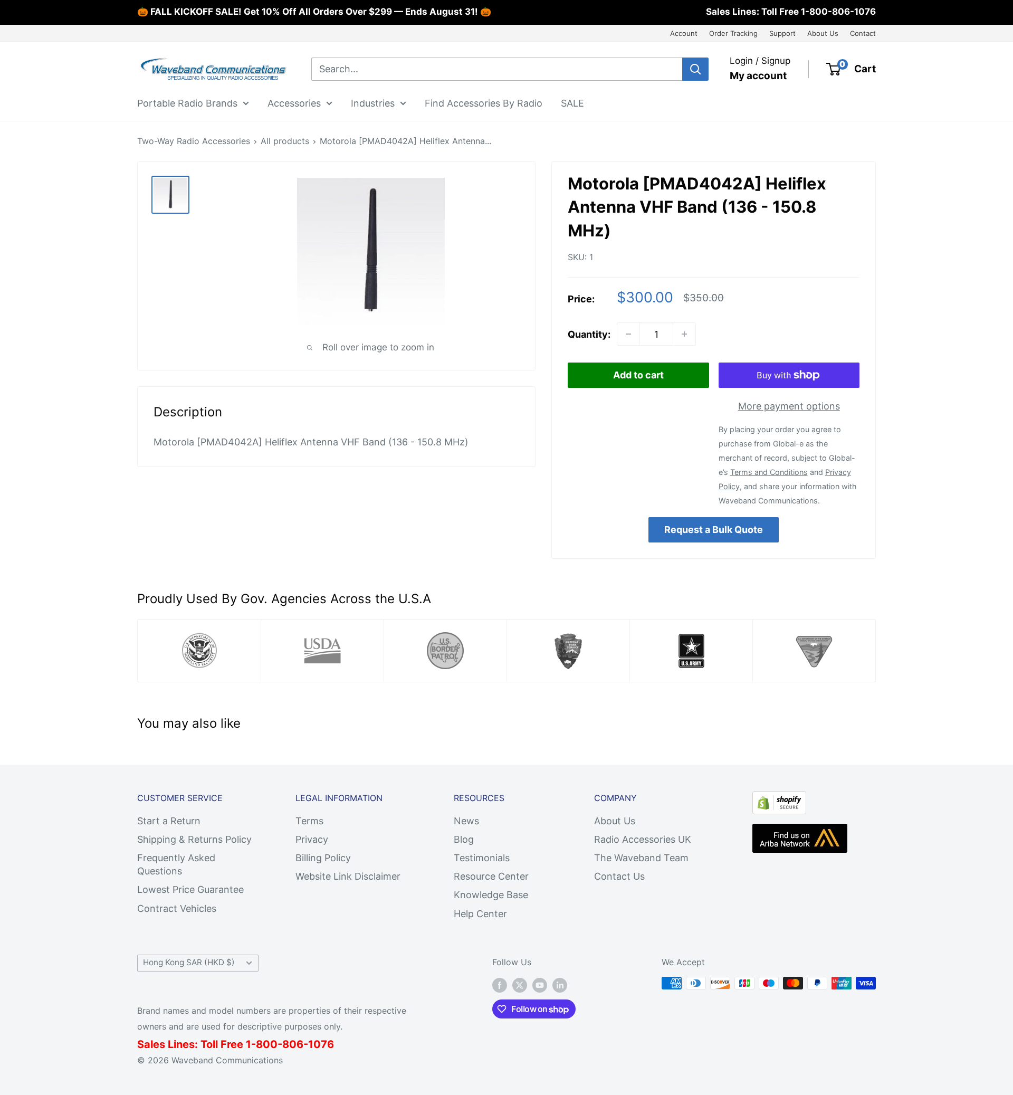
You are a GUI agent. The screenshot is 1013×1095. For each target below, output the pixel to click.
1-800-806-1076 (838, 11)
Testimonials (482, 857)
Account (683, 33)
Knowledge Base (491, 894)
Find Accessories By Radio (483, 102)
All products (285, 141)
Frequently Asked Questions (176, 864)
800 (267, 1044)
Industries (373, 102)
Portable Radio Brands (187, 102)
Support (782, 33)
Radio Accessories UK (642, 839)
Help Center (480, 913)
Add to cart (638, 374)
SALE (572, 102)
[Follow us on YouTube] (539, 985)
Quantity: (589, 334)
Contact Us (619, 876)
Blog (464, 839)
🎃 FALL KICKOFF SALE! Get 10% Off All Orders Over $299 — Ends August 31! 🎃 (314, 11)
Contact (863, 33)
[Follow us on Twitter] (519, 985)
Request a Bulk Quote (713, 529)
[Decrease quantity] (628, 334)
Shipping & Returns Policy (194, 839)
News (466, 820)
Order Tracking (733, 33)
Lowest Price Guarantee (190, 889)
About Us (822, 33)
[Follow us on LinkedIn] (559, 985)
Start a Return (168, 820)
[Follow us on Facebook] (499, 985)
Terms (309, 820)
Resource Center (491, 876)
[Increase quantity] (684, 334)
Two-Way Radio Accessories (193, 141)
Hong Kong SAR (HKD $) (189, 962)
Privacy (311, 839)
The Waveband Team (641, 857)
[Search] (695, 69)
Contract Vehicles (176, 908)
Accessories (294, 102)
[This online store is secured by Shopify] (779, 799)
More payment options (789, 406)
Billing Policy (323, 857)
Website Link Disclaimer (347, 876)
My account (758, 76)
